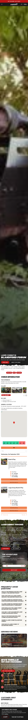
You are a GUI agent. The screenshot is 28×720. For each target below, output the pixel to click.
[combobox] (13, 451)
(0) (26, 4)
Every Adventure (5, 366)
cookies (6, 714)
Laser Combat (14, 366)
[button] (26, 395)
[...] (8, 468)
